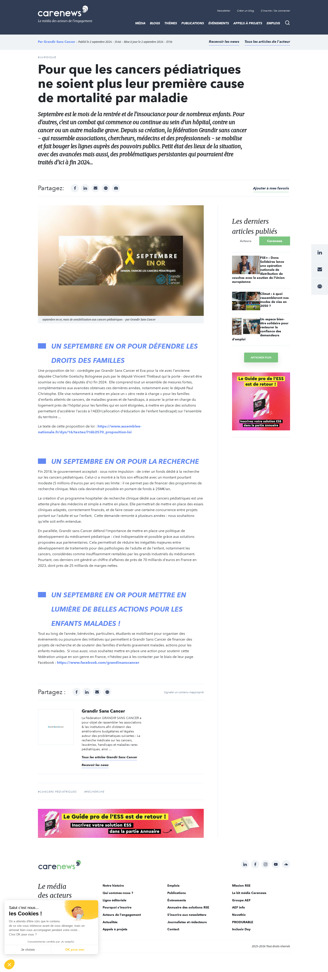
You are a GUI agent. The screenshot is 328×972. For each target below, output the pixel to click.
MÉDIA (140, 23)
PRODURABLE (242, 922)
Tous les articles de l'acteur (267, 41)
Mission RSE (241, 885)
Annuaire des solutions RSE (188, 907)
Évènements (218, 23)
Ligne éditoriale (114, 900)
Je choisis (28, 949)
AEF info (238, 907)
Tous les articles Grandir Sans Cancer (109, 757)
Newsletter (223, 10)
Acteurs (245, 241)
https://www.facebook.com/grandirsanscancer (98, 662)
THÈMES (170, 23)
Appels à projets (247, 23)
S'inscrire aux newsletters (186, 915)
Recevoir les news (224, 41)
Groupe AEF (241, 900)
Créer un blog (245, 10)
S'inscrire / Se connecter (275, 10)
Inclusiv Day (241, 929)
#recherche (94, 791)
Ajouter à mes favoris (271, 188)
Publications (192, 23)
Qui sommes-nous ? (118, 893)
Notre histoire (113, 885)
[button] (9, 964)
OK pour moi (74, 949)
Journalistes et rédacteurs (187, 922)
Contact (173, 929)
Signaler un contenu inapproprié (184, 692)
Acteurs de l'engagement (122, 915)
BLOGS (155, 23)
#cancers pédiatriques (57, 791)
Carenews (274, 241)
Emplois (273, 23)
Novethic (239, 915)
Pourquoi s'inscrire (117, 907)
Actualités (110, 922)
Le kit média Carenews (249, 893)
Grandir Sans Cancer (59, 41)
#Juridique (47, 57)
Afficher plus (261, 357)
